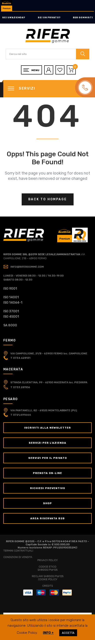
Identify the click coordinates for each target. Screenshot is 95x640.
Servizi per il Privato (47, 457)
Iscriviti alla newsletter (47, 427)
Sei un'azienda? (13, 17)
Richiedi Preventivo (47, 488)
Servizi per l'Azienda (47, 442)
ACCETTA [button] (68, 632)
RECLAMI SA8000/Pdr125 (47, 576)
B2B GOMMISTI (83, 17)
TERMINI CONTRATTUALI (18, 550)
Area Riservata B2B (47, 518)
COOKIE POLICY (47, 579)
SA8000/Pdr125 (47, 569)
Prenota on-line (47, 473)
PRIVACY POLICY (47, 560)
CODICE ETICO (47, 566)
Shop (47, 503)
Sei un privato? (49, 17)
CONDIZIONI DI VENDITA (17, 557)
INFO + (48, 633)
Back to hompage (47, 199)
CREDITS (47, 585)
